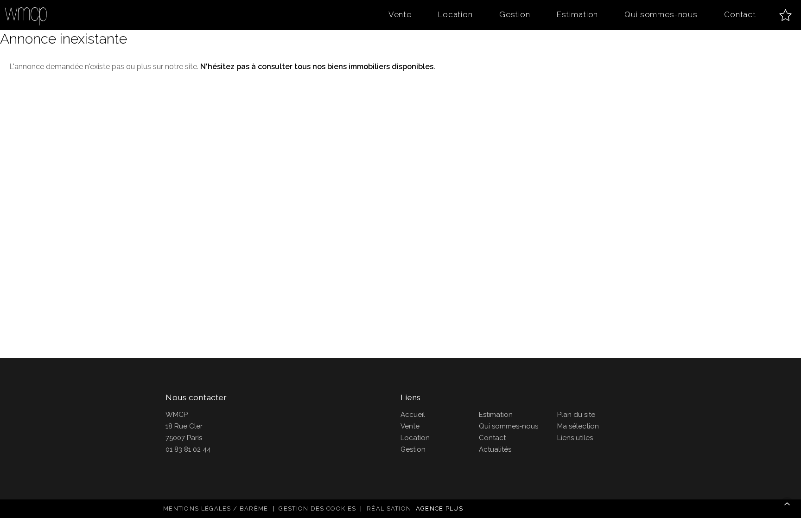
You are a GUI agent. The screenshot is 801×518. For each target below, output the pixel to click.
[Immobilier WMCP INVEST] (27, 15)
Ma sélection (578, 426)
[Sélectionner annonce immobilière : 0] (785, 15)
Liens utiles (575, 438)
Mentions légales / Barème (215, 508)
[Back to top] (787, 504)
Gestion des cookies (317, 508)
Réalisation (415, 508)
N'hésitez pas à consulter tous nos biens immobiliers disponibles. (317, 66)
